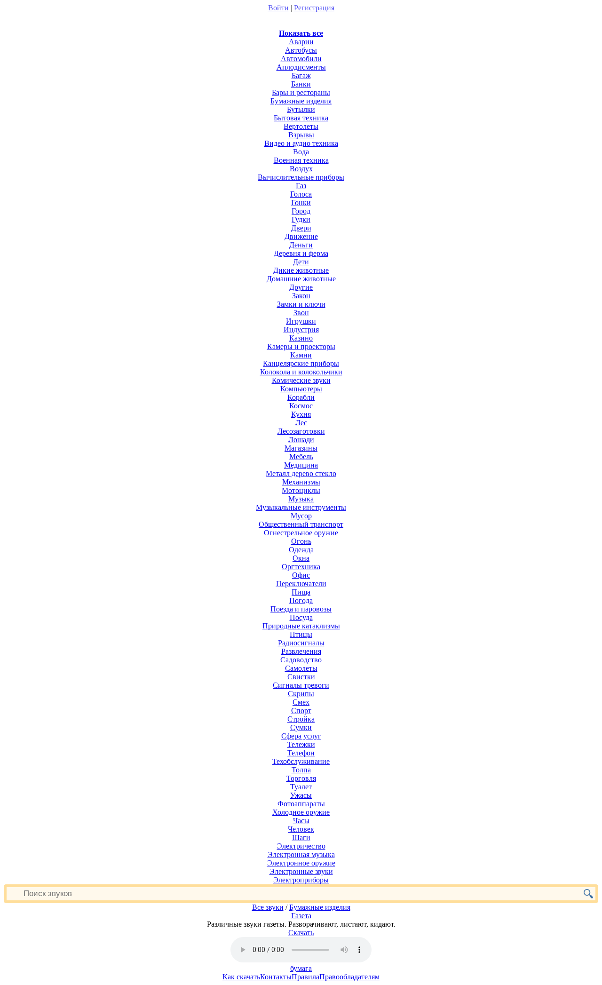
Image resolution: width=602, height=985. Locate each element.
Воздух (301, 169)
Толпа (301, 770)
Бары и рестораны (301, 92)
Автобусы (301, 50)
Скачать (301, 933)
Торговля (301, 778)
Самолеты (301, 668)
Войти (278, 8)
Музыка (301, 499)
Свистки (301, 677)
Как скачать (241, 977)
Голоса (301, 194)
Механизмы (301, 482)
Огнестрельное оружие (301, 533)
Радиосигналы (301, 643)
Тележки (301, 744)
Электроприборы (301, 880)
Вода (301, 152)
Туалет (301, 787)
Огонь (301, 541)
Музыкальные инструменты (301, 507)
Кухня (301, 414)
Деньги (301, 245)
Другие (301, 287)
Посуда (301, 617)
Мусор (301, 516)
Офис (301, 575)
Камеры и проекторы (301, 346)
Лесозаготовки (301, 431)
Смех (301, 702)
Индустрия (301, 330)
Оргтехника (301, 567)
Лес (301, 423)
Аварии (301, 42)
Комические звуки (301, 380)
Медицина (301, 465)
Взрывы (301, 135)
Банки (301, 84)
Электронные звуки (301, 871)
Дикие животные (301, 270)
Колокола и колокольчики (301, 372)
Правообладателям (349, 977)
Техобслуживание (301, 761)
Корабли (301, 397)
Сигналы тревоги (301, 685)
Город (301, 211)
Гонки (301, 203)
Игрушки (301, 321)
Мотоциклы (301, 490)
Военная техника (301, 160)
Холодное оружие (301, 812)
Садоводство (301, 660)
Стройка (301, 719)
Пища (301, 592)
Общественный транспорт (301, 524)
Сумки (301, 727)
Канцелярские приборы (301, 363)
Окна (301, 558)
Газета (301, 916)
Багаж (301, 75)
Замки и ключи (301, 304)
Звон (301, 313)
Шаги (301, 838)
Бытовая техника (301, 118)
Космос (301, 406)
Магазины (301, 448)
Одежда (301, 550)
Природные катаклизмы (301, 626)
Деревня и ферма (301, 253)
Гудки (301, 219)
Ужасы (301, 795)
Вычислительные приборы (301, 177)
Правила (305, 977)
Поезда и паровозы (301, 609)
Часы (301, 821)
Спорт (301, 711)
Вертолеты (301, 126)
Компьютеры (301, 389)
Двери (301, 228)
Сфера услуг (301, 736)
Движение (301, 236)
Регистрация (314, 8)
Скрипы (301, 694)
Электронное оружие (301, 863)
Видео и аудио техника (301, 143)
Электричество (301, 846)
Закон (301, 296)
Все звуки (268, 907)
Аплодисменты (301, 67)
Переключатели (301, 584)
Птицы (301, 634)
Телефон (301, 753)
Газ (301, 186)
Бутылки (301, 109)
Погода (301, 600)
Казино (301, 338)
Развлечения (301, 651)
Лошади (301, 440)
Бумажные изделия (301, 101)
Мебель (301, 457)
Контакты (276, 977)
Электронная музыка (301, 854)
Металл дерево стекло (301, 473)
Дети (301, 262)
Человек (301, 829)
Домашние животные (301, 279)
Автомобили (301, 59)
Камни (301, 355)
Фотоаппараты (301, 804)
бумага (301, 968)
